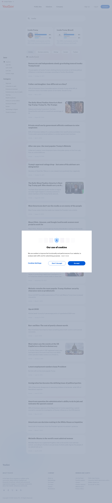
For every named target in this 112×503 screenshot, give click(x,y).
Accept (77, 263)
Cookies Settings (34, 263)
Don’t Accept (57, 263)
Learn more (65, 256)
